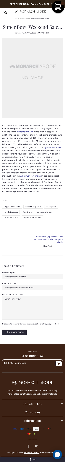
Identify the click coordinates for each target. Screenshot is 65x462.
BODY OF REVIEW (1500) (12, 294)
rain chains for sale (44, 212)
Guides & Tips (25, 18)
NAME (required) (9, 272)
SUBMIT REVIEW (16, 332)
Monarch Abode (30, 11)
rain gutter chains (11, 217)
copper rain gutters (33, 206)
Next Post (47, 246)
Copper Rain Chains (12, 206)
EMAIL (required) (9, 283)
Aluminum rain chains (30, 175)
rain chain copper (11, 212)
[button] (57, 454)
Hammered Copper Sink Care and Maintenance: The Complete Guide (48, 239)
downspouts (51, 206)
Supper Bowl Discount (32, 217)
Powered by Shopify (49, 452)
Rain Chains (27, 212)
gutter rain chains (25, 131)
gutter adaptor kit (53, 147)
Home (17, 18)
